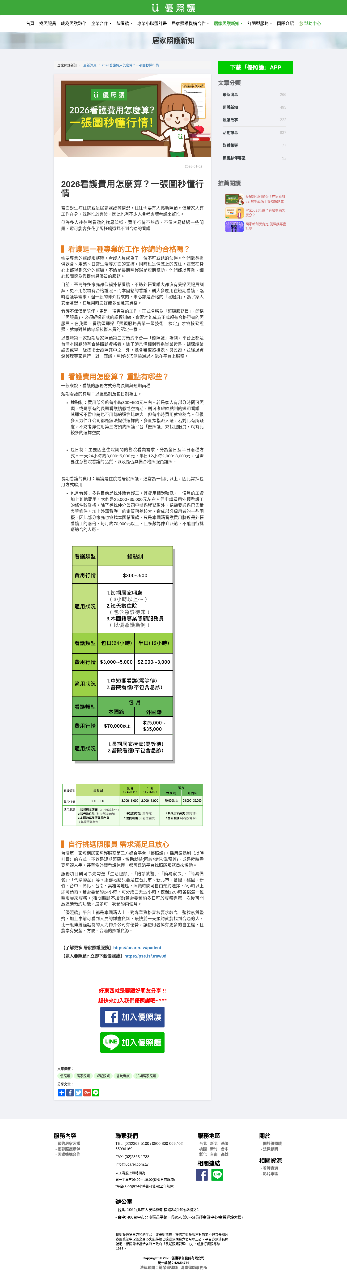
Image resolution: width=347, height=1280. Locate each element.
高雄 (225, 1154)
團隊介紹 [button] (285, 23)
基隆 (225, 1144)
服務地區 (209, 1136)
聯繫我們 (126, 1136)
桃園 (203, 1149)
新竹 (214, 1149)
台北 (203, 1144)
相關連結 (209, 1163)
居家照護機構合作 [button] (189, 23)
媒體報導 (230, 145)
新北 (214, 1144)
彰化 (203, 1154)
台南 (214, 1154)
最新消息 (90, 65)
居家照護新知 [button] (226, 23)
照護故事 (230, 120)
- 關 (271, 1144)
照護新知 (230, 107)
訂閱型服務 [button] (258, 23)
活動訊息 (230, 133)
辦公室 (123, 1201)
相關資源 (270, 1160)
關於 (265, 1136)
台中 (225, 1149)
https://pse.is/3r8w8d (145, 956)
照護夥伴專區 (234, 158)
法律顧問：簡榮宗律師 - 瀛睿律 (173, 1268)
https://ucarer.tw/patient (137, 947)
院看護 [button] (122, 23)
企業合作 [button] (99, 23)
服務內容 (65, 1136)
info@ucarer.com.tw (131, 1164)
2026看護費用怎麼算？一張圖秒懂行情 (130, 65)
